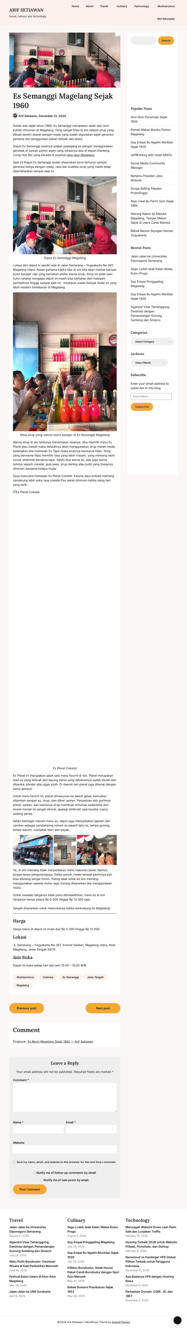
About (90, 6)
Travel (104, 6)
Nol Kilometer (166, 18)
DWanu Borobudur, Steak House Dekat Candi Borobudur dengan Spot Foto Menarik (93, 1272)
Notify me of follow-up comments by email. (67, 1173)
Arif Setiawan (26, 10)
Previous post (26, 1008)
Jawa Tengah (95, 977)
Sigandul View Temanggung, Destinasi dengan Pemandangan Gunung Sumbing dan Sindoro (32, 1246)
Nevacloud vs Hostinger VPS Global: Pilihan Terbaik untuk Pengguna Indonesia (150, 1261)
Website (18, 1142)
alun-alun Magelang (80, 155)
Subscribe (142, 406)
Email (71, 1122)
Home (75, 6)
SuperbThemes (121, 1322)
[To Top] (177, 1320)
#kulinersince (166, 6)
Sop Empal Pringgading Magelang (91, 1242)
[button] (33, 850)
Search (166, 40)
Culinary (122, 6)
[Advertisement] (158, 75)
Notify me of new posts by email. (66, 1180)
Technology (141, 6)
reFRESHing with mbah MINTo (151, 155)
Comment (21, 1080)
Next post (103, 1008)
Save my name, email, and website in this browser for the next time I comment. (66, 1162)
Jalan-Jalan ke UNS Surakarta (30, 1291)
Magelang (23, 985)
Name (18, 1122)
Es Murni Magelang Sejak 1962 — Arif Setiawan (60, 1041)
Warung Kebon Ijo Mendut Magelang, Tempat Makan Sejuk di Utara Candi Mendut (150, 218)
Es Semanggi (71, 977)
